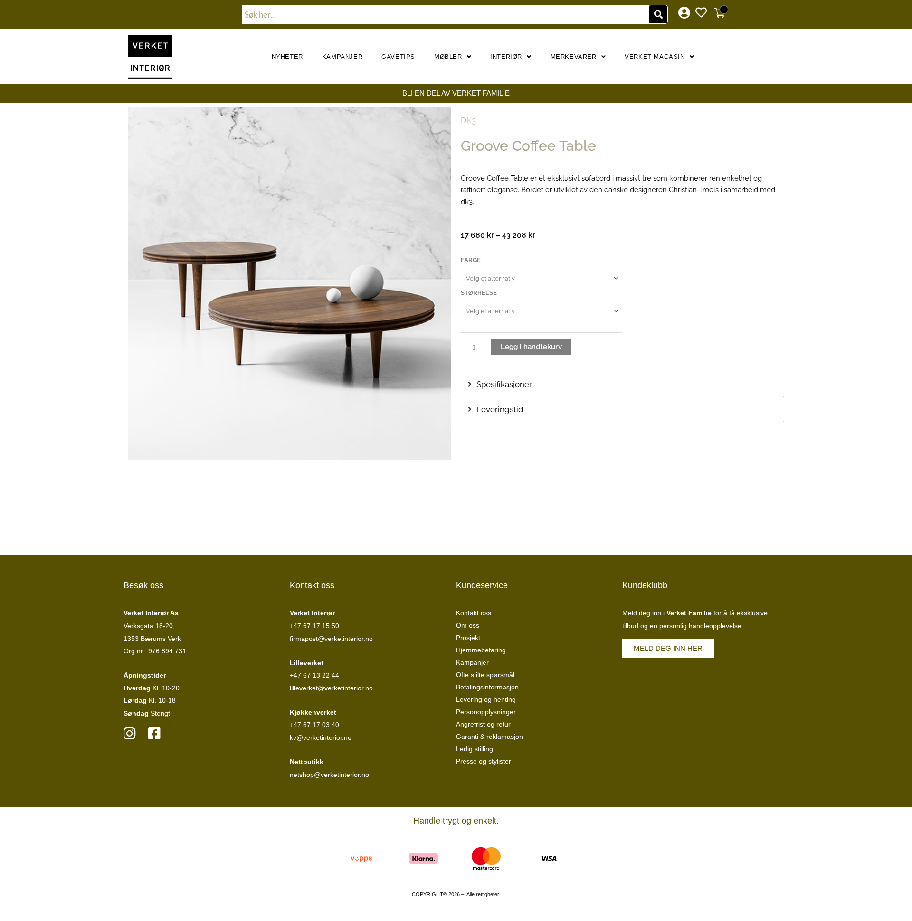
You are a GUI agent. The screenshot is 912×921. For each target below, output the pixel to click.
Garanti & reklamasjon (489, 736)
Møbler (448, 56)
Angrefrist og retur (483, 724)
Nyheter (287, 56)
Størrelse (479, 292)
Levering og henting (486, 699)
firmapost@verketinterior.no (331, 638)
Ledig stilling (474, 749)
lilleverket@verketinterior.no (331, 688)
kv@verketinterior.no (321, 737)
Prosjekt (468, 637)
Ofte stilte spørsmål (485, 675)
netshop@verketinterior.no (329, 774)
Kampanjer (342, 56)
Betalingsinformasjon (487, 687)
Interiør (506, 56)
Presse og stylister (483, 761)
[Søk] (658, 14)
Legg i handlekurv (531, 346)
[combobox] (445, 14)
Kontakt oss (473, 613)
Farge (471, 259)
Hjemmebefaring (481, 650)
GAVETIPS (398, 56)
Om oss (467, 625)
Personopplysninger (486, 712)
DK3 (468, 120)
